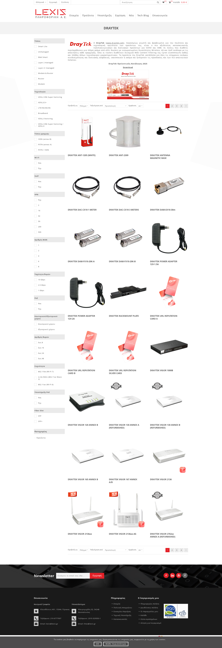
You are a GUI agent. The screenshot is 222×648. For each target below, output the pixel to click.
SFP (39, 416)
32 (39, 216)
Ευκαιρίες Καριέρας (122, 611)
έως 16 (41, 348)
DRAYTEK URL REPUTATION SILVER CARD (122, 372)
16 (39, 210)
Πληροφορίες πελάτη (150, 604)
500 (39, 232)
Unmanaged (43, 52)
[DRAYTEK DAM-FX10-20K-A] (87, 238)
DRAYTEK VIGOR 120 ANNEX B (83, 424)
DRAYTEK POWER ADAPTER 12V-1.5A (163, 263)
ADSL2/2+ (42, 102)
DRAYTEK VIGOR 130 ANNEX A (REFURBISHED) (124, 426)
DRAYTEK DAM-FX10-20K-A (81, 261)
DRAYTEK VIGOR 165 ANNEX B (83, 479)
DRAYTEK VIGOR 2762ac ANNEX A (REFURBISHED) (162, 535)
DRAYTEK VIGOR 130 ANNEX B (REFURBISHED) (165, 426)
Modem (41, 84)
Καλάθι (144, 615)
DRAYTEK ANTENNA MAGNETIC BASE (160, 156)
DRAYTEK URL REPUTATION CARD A (163, 317)
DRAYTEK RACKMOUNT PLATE (124, 316)
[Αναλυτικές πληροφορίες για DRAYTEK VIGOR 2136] (169, 456)
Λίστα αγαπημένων (149, 619)
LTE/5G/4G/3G (44, 108)
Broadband (43, 113)
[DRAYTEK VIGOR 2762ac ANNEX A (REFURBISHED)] (169, 510)
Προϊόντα (41, 438)
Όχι (39, 168)
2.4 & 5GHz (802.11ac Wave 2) (50, 378)
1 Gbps (41, 290)
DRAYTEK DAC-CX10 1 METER (82, 209)
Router (41, 78)
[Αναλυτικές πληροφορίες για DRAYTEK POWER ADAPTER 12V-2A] (87, 292)
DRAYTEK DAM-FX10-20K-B (122, 261)
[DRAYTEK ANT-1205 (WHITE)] (87, 132)
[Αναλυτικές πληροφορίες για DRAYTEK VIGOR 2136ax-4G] (128, 510)
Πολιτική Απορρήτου (123, 607)
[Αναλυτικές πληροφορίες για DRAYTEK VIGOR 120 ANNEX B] (87, 401)
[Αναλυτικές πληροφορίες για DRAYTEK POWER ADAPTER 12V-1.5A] (169, 238)
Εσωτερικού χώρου (46, 324)
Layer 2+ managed (46, 68)
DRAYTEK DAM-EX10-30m (162, 209)
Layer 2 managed (45, 62)
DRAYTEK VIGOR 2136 (161, 479)
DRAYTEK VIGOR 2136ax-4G (122, 533)
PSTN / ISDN (43, 150)
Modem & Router (45, 73)
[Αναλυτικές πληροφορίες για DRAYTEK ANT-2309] (128, 132)
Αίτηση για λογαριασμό (151, 623)
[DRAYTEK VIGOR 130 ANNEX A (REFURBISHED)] (128, 401)
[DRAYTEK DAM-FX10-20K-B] (128, 238)
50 (39, 221)
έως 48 (41, 358)
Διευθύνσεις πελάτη (149, 607)
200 (39, 227)
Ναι (39, 163)
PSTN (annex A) (45, 144)
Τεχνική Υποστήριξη (122, 615)
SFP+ (40, 421)
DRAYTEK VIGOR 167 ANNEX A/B (123, 481)
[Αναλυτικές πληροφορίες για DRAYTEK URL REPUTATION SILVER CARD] (128, 347)
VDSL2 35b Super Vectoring (50, 97)
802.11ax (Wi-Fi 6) (46, 384)
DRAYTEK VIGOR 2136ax (80, 533)
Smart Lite (42, 46)
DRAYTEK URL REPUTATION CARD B (81, 372)
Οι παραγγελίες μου (149, 611)
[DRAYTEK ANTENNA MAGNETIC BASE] (169, 132)
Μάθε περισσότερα (116, 644)
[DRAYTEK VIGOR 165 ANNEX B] (87, 456)
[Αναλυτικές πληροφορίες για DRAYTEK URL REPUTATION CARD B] (87, 347)
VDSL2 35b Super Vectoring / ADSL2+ (50, 125)
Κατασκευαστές (120, 619)
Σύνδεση (65, 2)
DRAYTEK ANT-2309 (118, 155)
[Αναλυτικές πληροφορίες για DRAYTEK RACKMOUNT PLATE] (128, 292)
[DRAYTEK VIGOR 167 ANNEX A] (128, 456)
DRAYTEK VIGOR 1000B (161, 370)
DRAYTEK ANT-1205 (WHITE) (81, 155)
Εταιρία (117, 604)
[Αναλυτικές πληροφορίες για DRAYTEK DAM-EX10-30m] (169, 186)
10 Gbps (41, 279)
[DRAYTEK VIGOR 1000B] (169, 347)
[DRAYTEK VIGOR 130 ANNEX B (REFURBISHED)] (169, 401)
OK (97, 644)
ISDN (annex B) (44, 139)
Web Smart (43, 57)
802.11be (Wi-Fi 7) (46, 371)
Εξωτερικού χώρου (46, 329)
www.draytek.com (115, 43)
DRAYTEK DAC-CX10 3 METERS (124, 209)
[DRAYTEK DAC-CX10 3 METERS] (128, 186)
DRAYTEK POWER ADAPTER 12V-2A (81, 317)
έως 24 (41, 353)
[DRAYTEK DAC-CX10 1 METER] (87, 186)
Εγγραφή (53, 2)
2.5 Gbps (42, 285)
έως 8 (40, 342)
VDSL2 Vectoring (45, 118)
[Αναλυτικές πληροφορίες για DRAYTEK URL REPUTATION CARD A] (169, 292)
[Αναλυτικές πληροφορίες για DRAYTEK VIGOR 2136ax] (87, 510)
